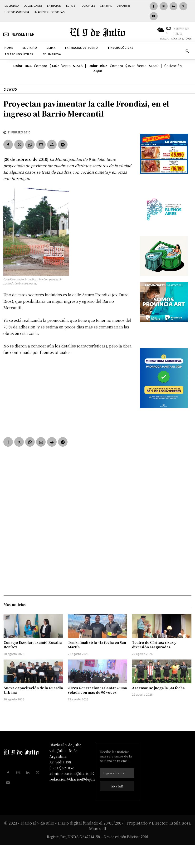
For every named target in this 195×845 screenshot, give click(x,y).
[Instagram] (164, 6)
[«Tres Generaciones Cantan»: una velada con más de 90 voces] (97, 671)
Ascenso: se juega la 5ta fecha (158, 687)
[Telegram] (63, 144)
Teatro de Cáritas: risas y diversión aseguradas (154, 645)
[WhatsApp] (30, 144)
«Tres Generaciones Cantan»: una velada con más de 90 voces (97, 690)
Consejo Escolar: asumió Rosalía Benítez (33, 645)
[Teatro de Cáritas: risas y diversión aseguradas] (161, 626)
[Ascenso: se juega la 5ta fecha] (161, 671)
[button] (187, 51)
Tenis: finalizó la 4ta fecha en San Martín (97, 645)
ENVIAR (117, 786)
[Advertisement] (68, 395)
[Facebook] (154, 6)
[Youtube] (154, 16)
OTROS (10, 89)
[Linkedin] (174, 6)
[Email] (41, 144)
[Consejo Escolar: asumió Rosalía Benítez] (33, 626)
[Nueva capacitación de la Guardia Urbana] (33, 671)
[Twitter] (183, 6)
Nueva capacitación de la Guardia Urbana (33, 690)
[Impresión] (52, 144)
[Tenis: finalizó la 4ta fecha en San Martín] (97, 626)
